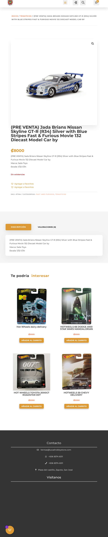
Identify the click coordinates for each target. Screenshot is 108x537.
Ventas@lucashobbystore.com (55, 450)
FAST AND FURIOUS (45, 194)
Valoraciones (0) (47, 227)
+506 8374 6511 (56, 456)
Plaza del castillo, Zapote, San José (55, 470)
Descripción (18, 227)
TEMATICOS (26, 16)
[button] (22, 184)
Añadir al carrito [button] (31, 340)
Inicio (15, 16)
